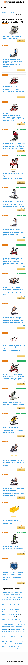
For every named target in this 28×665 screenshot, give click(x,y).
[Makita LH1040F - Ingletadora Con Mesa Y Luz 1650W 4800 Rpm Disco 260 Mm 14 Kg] (14, 395)
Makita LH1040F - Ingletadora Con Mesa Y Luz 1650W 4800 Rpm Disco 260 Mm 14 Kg (13, 404)
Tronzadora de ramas (8, 612)
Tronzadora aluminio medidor (11, 594)
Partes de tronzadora (8, 607)
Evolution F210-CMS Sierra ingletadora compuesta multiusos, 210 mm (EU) (13, 548)
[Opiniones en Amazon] (14, 169)
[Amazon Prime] (23, 68)
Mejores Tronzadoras (8, 12)
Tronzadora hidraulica (13, 609)
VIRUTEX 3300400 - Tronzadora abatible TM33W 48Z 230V (12, 37)
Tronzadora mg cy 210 (8, 639)
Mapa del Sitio (24, 657)
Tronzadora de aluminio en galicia (12, 592)
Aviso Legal (3, 657)
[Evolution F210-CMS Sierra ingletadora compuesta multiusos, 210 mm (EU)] (14, 539)
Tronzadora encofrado (11, 644)
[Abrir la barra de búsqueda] (26, 7)
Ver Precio (21, 40)
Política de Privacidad (17, 657)
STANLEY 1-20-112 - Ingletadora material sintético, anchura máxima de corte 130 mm (13, 522)
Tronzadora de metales (9, 617)
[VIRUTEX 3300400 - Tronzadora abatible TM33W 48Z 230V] (14, 30)
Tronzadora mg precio (8, 597)
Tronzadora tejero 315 (15, 636)
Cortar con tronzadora (16, 604)
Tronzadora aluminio (13, 602)
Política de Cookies (9, 657)
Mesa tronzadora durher (17, 622)
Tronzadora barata (15, 629)
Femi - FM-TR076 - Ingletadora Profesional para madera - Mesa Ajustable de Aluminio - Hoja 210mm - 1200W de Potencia (13, 430)
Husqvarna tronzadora (8, 624)
